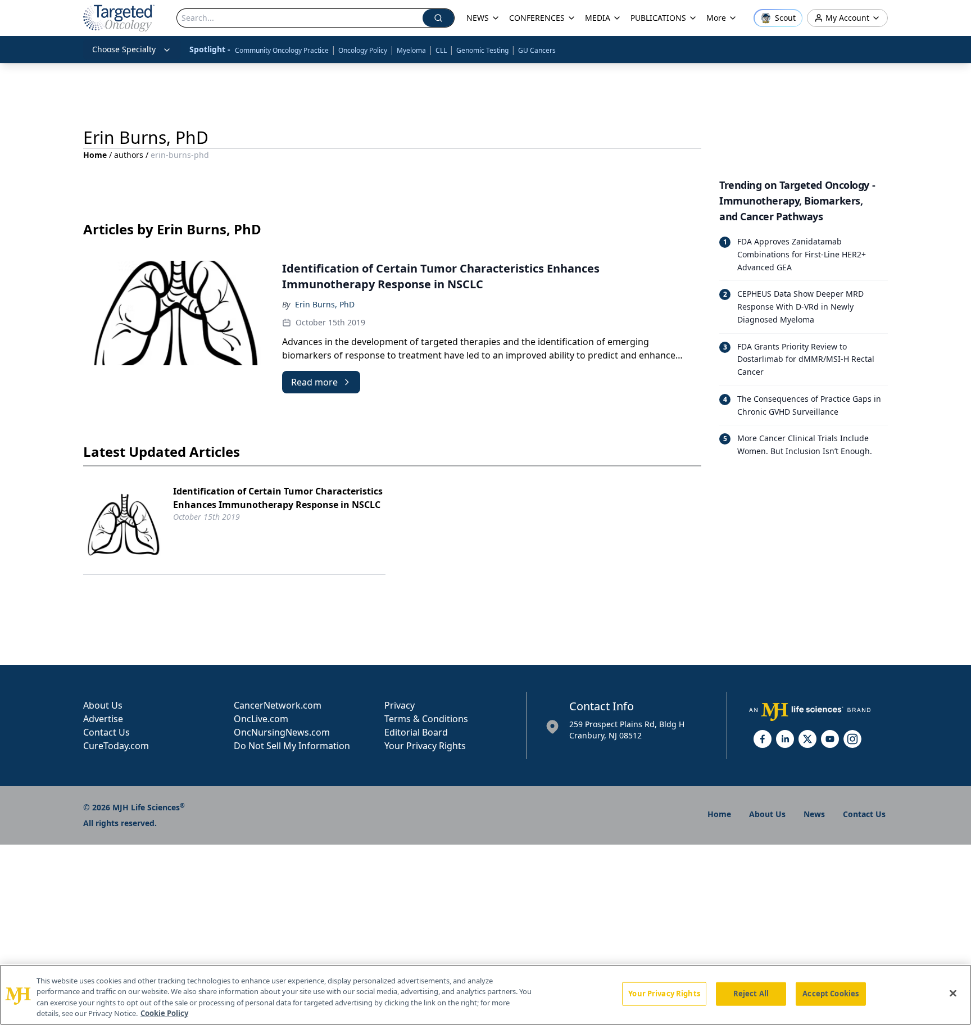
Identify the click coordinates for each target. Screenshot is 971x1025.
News (814, 814)
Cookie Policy (164, 1013)
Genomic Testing (482, 50)
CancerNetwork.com (277, 705)
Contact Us (106, 732)
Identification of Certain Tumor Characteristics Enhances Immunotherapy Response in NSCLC (278, 498)
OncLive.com (261, 719)
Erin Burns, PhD (325, 304)
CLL (441, 50)
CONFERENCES (537, 17)
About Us (102, 705)
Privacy (399, 705)
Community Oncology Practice (282, 50)
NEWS (477, 17)
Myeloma (411, 50)
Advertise (103, 719)
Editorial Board (416, 732)
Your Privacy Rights (425, 746)
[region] (485, 994)
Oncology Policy (362, 50)
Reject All (751, 993)
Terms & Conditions (426, 719)
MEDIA (597, 17)
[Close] (953, 993)
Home (95, 154)
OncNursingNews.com (282, 732)
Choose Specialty (124, 49)
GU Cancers (537, 50)
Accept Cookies (830, 993)
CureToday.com (116, 746)
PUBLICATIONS (658, 17)
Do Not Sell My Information (292, 746)
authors (128, 154)
